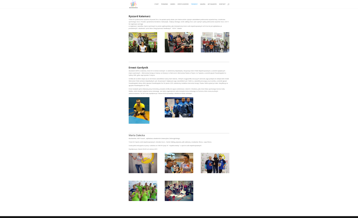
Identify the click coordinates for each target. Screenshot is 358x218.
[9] (179, 42)
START (156, 4)
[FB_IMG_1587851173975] (179, 191)
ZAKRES (172, 4)
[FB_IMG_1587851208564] (179, 163)
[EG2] (179, 107)
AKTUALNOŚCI (212, 4)
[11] (215, 42)
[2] (143, 42)
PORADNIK (164, 4)
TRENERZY (194, 4)
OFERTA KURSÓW (183, 4)
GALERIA (202, 4)
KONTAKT (222, 4)
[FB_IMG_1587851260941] (215, 163)
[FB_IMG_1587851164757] (143, 163)
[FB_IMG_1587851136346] (143, 191)
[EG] (143, 110)
